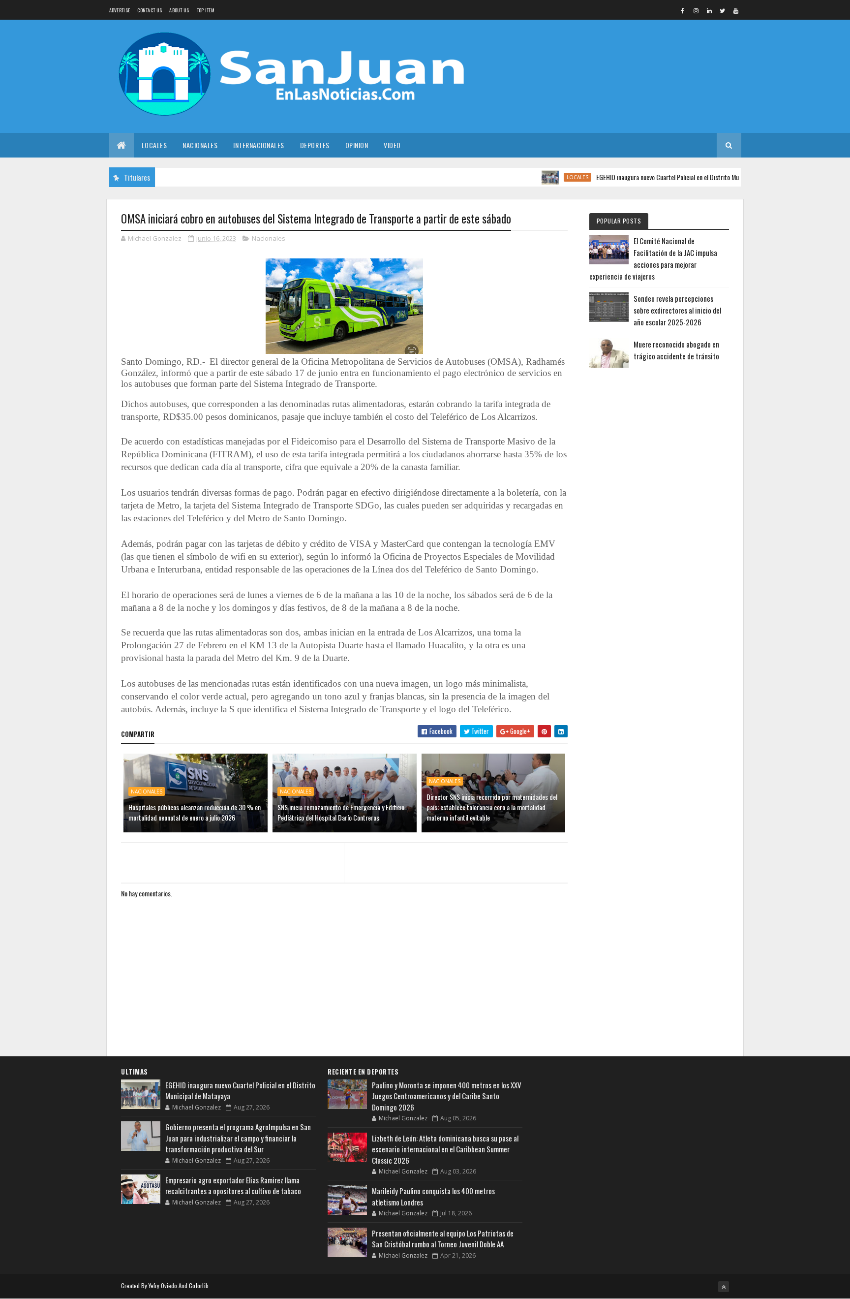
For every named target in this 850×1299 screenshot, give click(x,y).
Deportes (315, 145)
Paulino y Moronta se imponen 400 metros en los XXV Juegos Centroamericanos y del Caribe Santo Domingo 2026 (446, 1095)
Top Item (205, 10)
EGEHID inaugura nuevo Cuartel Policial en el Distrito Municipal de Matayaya (667, 177)
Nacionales (199, 145)
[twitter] (722, 10)
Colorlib (199, 1285)
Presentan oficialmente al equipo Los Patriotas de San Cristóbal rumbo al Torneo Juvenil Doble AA (443, 1239)
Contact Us (149, 10)
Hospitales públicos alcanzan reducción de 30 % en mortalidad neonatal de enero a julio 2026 (194, 812)
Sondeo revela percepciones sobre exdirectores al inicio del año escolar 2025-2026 (677, 310)
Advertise (119, 10)
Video (392, 145)
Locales (154, 145)
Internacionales (258, 145)
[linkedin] (709, 10)
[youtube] (735, 10)
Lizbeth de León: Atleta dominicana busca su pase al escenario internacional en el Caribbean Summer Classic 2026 (445, 1149)
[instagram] (696, 10)
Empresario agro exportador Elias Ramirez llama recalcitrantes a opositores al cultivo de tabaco (233, 1185)
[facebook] (682, 10)
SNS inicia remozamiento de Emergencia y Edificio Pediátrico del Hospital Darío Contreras (340, 812)
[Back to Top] (723, 1286)
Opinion (356, 145)
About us (179, 10)
